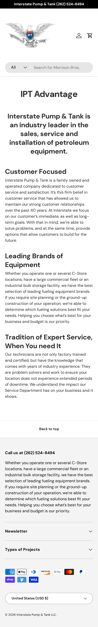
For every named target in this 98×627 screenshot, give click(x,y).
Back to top (49, 429)
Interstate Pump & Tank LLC (36, 615)
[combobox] (49, 67)
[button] (89, 35)
